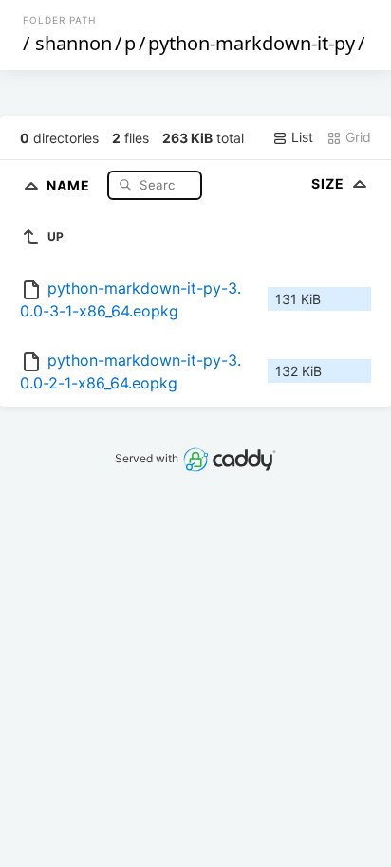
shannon (73, 43)
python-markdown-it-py (251, 43)
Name (70, 184)
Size (329, 183)
